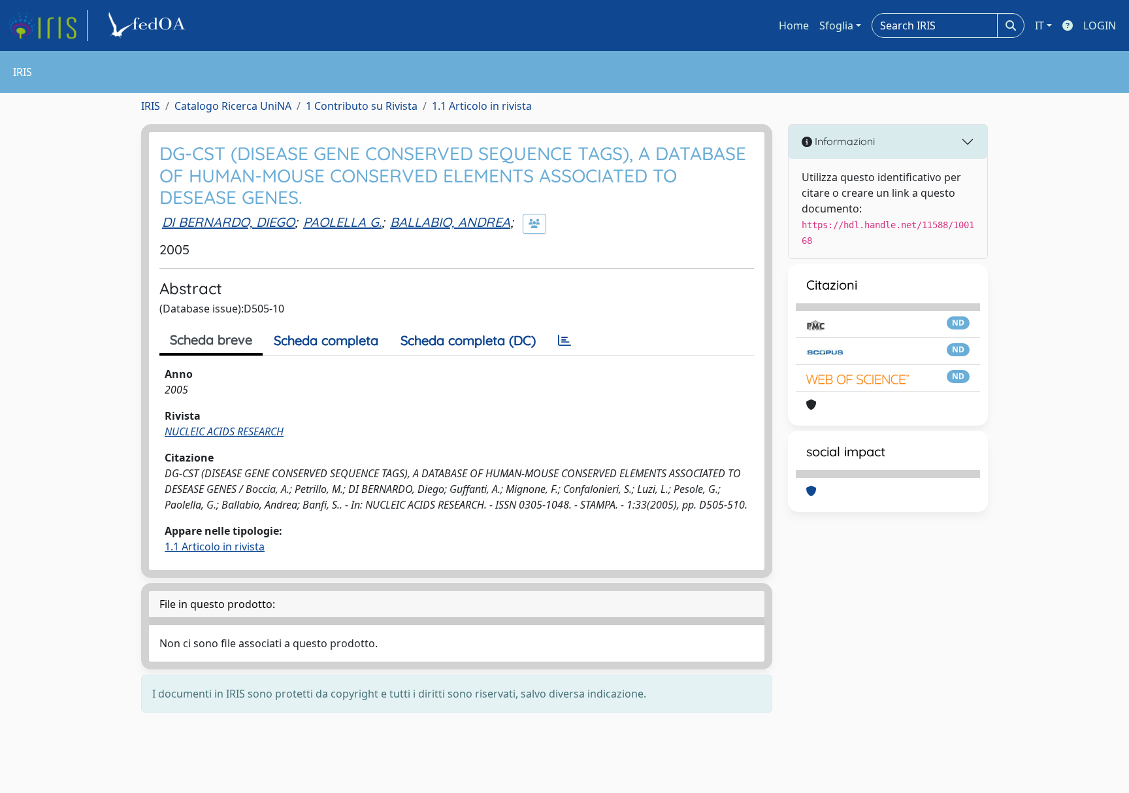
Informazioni (843, 141)
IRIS (150, 106)
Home (794, 25)
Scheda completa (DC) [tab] (468, 340)
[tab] (564, 340)
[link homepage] (48, 25)
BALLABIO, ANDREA (450, 222)
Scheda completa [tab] (326, 340)
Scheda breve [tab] (211, 339)
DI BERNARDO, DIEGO (228, 222)
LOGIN (1099, 25)
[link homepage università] (149, 25)
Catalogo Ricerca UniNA (232, 106)
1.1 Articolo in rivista (482, 106)
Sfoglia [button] (836, 25)
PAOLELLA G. (342, 222)
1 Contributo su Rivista (361, 106)
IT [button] (1039, 25)
